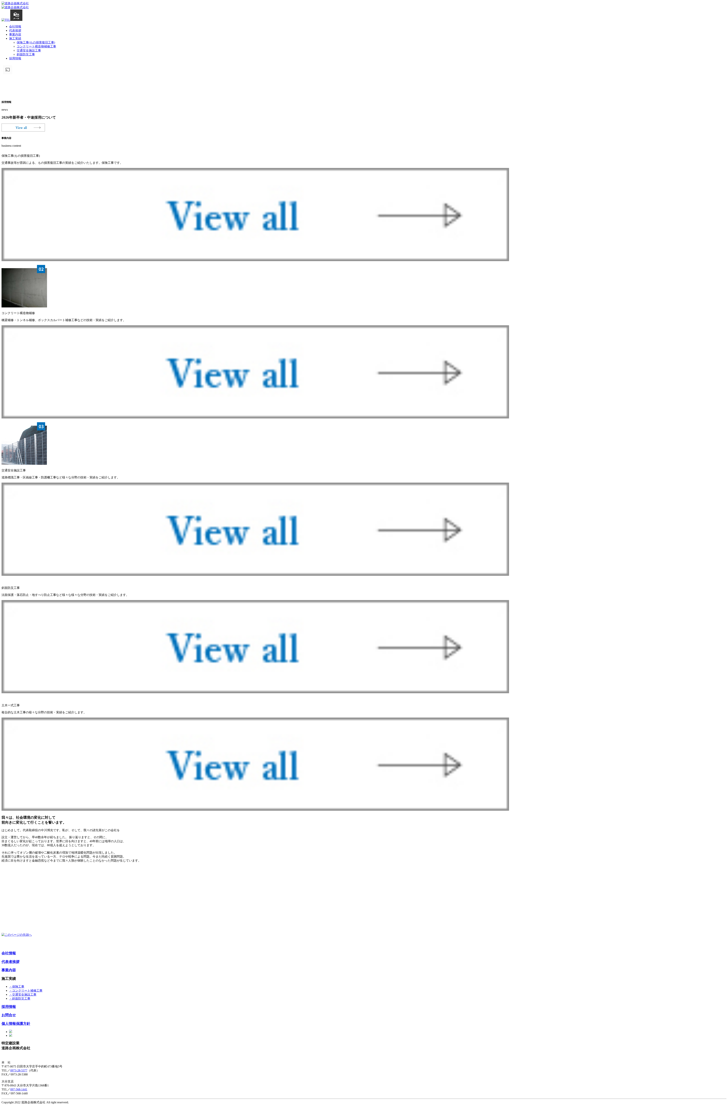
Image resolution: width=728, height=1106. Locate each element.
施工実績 (15, 38)
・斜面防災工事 (19, 998)
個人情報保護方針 (16, 1024)
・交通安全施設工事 (22, 994)
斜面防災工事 (26, 54)
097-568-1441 (18, 1089)
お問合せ (9, 1015)
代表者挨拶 (11, 962)
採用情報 (15, 58)
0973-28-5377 (18, 1070)
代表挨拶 (15, 30)
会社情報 (15, 26)
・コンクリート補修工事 (25, 990)
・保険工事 (16, 986)
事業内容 (15, 34)
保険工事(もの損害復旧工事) (36, 42)
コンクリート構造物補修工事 (36, 46)
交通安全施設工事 (29, 50)
